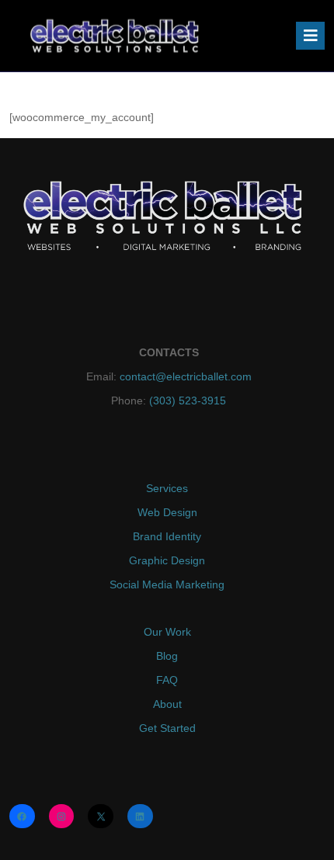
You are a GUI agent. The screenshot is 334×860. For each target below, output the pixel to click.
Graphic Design (167, 560)
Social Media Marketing (167, 584)
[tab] (310, 36)
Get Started (167, 728)
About (167, 704)
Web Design (167, 512)
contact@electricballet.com (186, 376)
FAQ (167, 680)
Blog (167, 656)
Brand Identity (167, 536)
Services (167, 488)
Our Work (167, 632)
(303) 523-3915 (186, 400)
